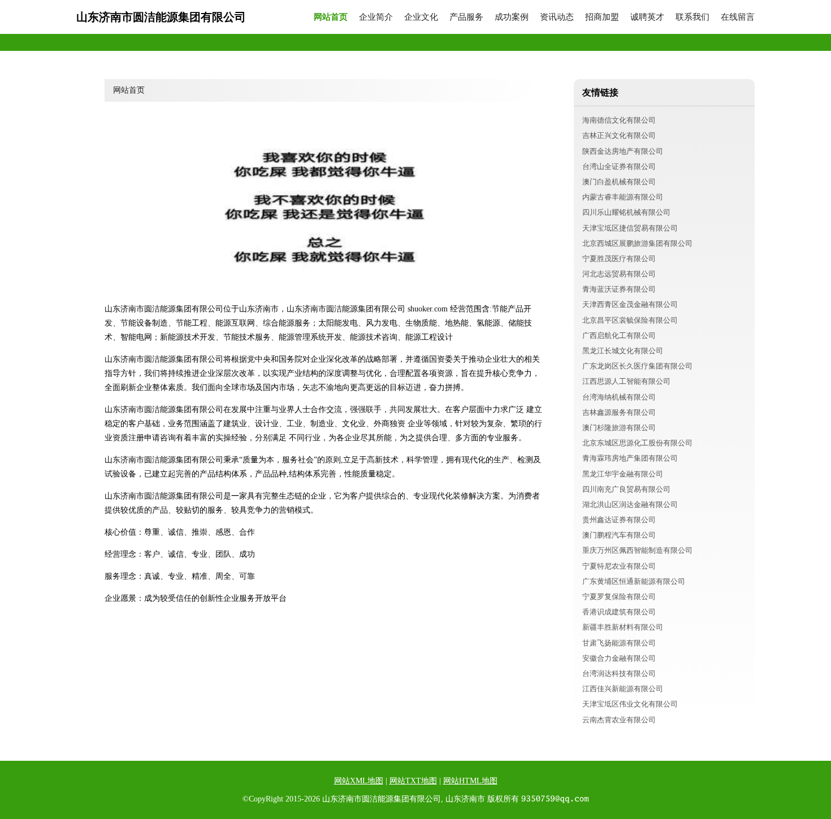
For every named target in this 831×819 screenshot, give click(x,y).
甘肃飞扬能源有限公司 (619, 643)
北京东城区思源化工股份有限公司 (637, 443)
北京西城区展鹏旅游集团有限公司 (637, 243)
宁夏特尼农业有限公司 (619, 566)
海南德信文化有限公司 (619, 120)
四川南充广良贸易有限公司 (626, 489)
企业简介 (376, 17)
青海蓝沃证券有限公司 (619, 289)
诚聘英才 (647, 17)
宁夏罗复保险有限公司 (619, 596)
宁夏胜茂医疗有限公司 (619, 258)
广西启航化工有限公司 (619, 335)
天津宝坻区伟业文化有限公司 (630, 704)
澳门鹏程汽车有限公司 (619, 535)
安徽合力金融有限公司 (619, 658)
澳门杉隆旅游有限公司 (619, 427)
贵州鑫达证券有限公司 (619, 519)
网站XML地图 (358, 781)
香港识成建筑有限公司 (619, 612)
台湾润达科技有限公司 (619, 673)
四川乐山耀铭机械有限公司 (626, 212)
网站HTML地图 (470, 781)
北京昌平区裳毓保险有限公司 (630, 320)
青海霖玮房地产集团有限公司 (630, 458)
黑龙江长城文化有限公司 (622, 350)
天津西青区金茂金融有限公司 (630, 304)
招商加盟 (602, 17)
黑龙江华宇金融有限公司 (622, 474)
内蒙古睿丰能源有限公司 (622, 197)
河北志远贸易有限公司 (619, 274)
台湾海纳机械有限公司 (619, 397)
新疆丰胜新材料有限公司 (622, 627)
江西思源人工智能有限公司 (626, 381)
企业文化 (421, 17)
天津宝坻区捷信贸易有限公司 (630, 228)
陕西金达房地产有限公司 (622, 151)
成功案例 (512, 17)
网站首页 (331, 17)
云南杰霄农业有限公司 (619, 720)
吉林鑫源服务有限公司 (619, 412)
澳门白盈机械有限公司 (619, 181)
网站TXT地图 (413, 781)
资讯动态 (557, 17)
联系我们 (692, 17)
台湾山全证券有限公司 (619, 166)
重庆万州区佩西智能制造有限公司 (637, 550)
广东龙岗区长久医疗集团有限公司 (637, 366)
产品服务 (466, 17)
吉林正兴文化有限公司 (619, 135)
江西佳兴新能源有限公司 (622, 688)
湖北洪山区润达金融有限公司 (630, 504)
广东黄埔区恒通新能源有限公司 (633, 581)
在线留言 (738, 17)
